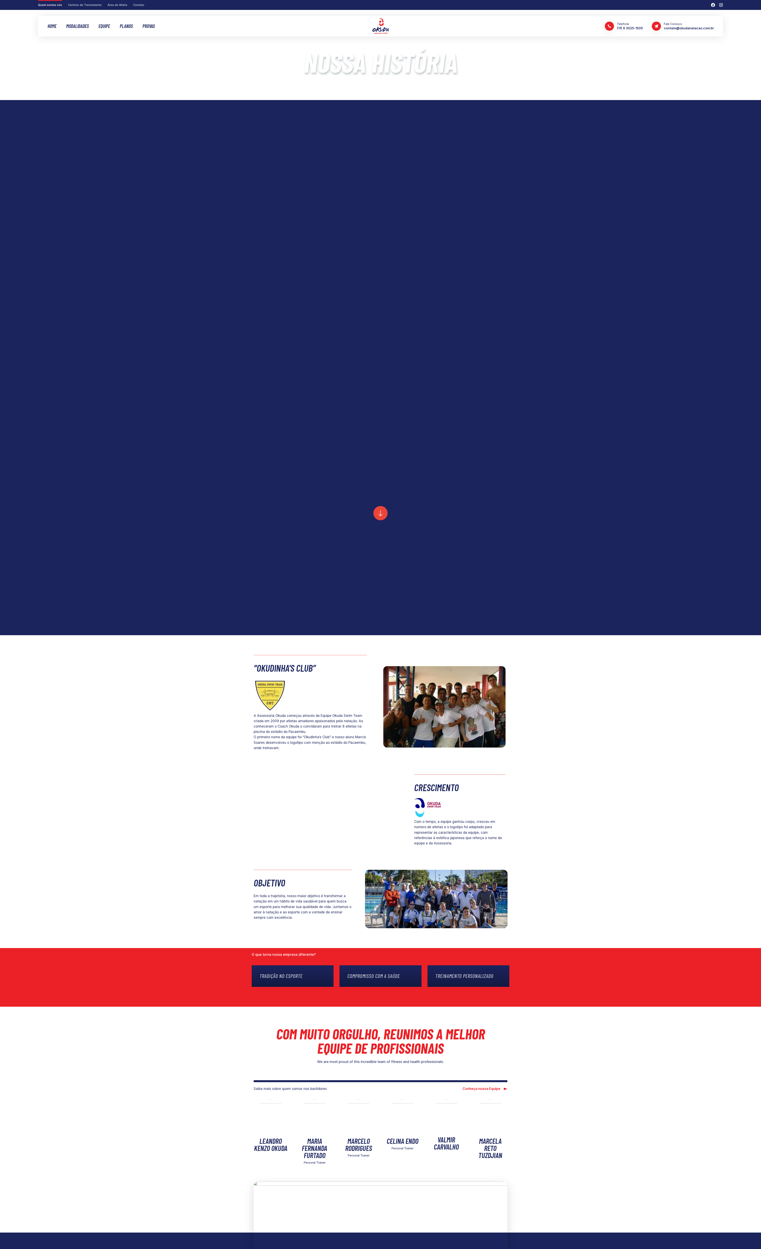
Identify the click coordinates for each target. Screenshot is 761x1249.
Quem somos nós (50, 5)
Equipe (104, 26)
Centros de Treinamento (85, 5)
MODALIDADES (77, 26)
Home (52, 26)
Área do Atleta (117, 5)
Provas (148, 26)
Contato (138, 5)
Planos (126, 26)
